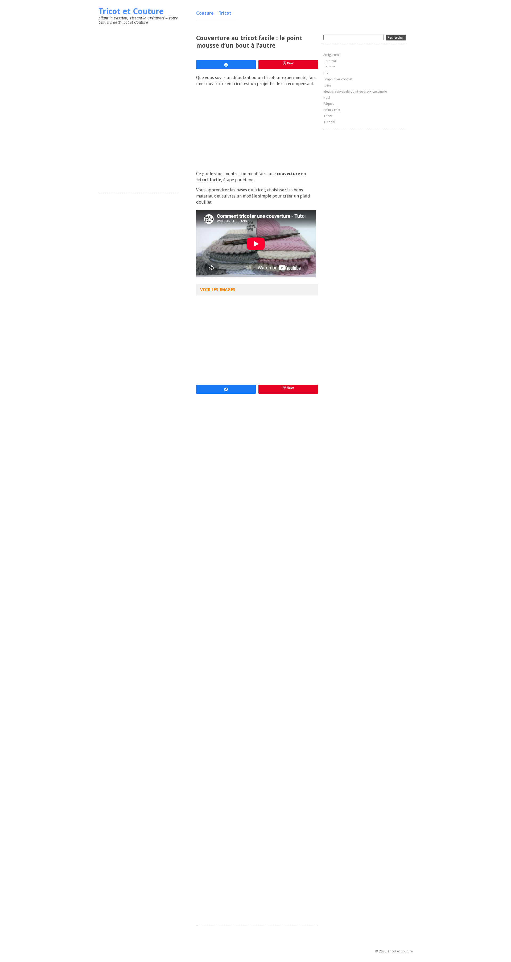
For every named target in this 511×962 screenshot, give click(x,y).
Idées (327, 85)
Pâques (328, 104)
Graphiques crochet (337, 79)
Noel (326, 98)
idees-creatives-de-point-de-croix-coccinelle (355, 91)
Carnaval (330, 61)
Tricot (225, 13)
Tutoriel (329, 122)
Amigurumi (331, 55)
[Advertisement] (138, 107)
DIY (325, 73)
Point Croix (331, 110)
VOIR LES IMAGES (217, 289)
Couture (204, 13)
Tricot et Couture (131, 11)
